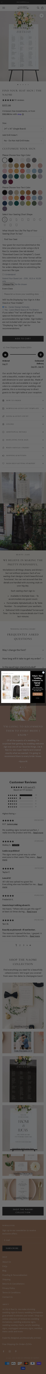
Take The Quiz (37, 694)
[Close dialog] (43, 672)
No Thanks (37, 698)
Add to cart (23, 338)
